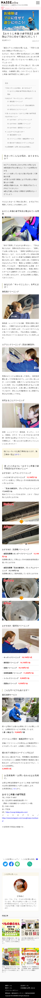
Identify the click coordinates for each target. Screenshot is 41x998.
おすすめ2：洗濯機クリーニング (19, 123)
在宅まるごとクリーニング (17, 109)
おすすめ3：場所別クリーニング (19, 128)
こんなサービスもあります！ (15, 132)
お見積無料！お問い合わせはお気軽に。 (18, 147)
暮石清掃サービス (14, 135)
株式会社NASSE (30, 993)
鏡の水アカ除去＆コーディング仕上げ (20, 143)
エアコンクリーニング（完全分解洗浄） (21, 105)
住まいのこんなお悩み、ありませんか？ (18, 88)
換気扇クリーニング (15, 101)
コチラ (16, 454)
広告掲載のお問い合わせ (28, 988)
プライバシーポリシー (11, 990)
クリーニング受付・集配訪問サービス (20, 139)
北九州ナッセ (24, 985)
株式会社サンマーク (18, 993)
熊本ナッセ (8, 988)
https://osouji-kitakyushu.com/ (17, 812)
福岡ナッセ (8, 985)
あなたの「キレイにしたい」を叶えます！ (19, 98)
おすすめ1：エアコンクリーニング (19, 119)
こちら (14, 789)
